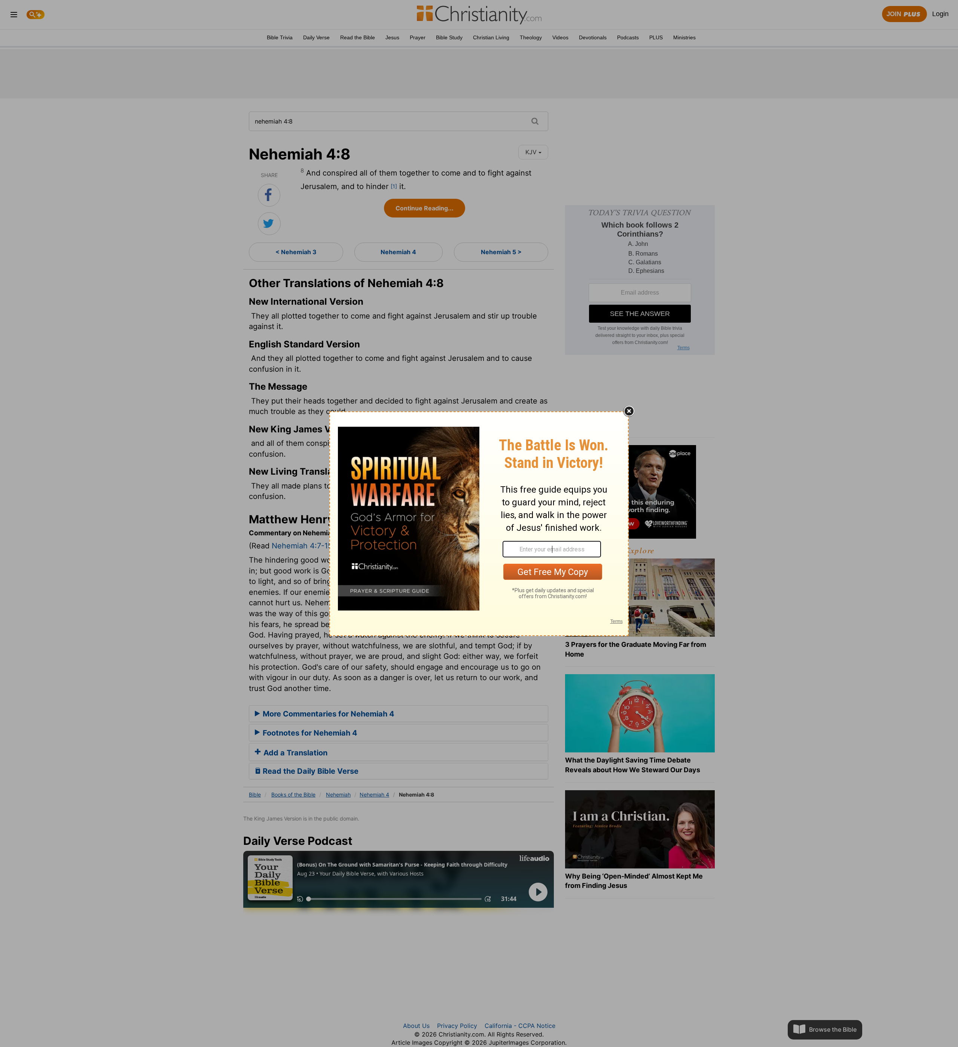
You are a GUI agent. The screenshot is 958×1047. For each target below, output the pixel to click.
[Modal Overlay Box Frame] (479, 523)
